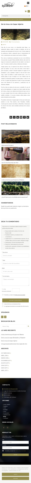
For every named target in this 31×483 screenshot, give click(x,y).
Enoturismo (6, 413)
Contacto (5, 418)
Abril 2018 (5, 355)
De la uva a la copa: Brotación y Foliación (13, 337)
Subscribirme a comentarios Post (12, 304)
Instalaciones (6, 414)
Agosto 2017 (5, 363)
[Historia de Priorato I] (15, 136)
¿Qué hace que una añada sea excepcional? (15, 197)
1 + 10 (6, 290)
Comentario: (6, 276)
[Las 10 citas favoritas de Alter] (15, 154)
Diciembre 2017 (6, 360)
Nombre (4, 445)
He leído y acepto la (15, 450)
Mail (3, 439)
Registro (5, 406)
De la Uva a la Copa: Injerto (9, 341)
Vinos (4, 411)
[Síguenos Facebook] (2, 317)
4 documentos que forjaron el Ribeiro (13, 180)
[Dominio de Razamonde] (8, 4)
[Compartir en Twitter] (27, 117)
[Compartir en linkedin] (17, 117)
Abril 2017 (5, 370)
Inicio (4, 407)
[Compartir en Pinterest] (11, 117)
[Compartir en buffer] (21, 117)
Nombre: (5, 252)
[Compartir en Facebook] (24, 117)
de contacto (10, 397)
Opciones (15, 478)
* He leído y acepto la (14, 294)
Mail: (4, 260)
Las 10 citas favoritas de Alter (10, 162)
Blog (4, 416)
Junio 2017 (5, 365)
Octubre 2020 (6, 353)
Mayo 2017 (5, 368)
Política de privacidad (19, 294)
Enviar (15, 454)
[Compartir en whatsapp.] (14, 117)
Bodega (5, 409)
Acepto (15, 474)
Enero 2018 (5, 358)
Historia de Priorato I (8, 145)
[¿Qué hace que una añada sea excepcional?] (15, 188)
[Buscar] (28, 326)
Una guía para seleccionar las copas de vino (14, 344)
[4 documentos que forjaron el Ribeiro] (15, 171)
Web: (3, 268)
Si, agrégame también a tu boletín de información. (16, 306)
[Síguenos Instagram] (5, 317)
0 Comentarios (15, 42)
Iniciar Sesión (6, 404)
